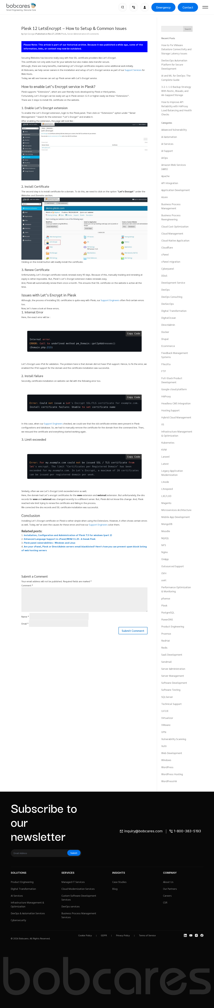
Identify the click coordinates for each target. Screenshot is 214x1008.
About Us (168, 881)
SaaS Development (171, 654)
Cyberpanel (167, 268)
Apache (165, 176)
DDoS (164, 275)
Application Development (175, 190)
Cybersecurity (18, 920)
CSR (165, 902)
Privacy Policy (123, 935)
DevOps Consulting (171, 296)
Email (24, 623)
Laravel (165, 456)
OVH (163, 573)
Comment (27, 585)
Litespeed (167, 488)
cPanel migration (170, 261)
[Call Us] (133, 7)
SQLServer (167, 696)
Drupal (165, 338)
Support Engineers (110, 300)
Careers (167, 895)
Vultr (164, 746)
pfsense (165, 598)
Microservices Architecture (176, 510)
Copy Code (133, 333)
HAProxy (166, 396)
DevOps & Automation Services (28, 913)
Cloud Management (172, 233)
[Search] (122, 7)
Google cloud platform (174, 389)
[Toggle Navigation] (205, 7)
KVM (164, 449)
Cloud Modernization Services (78, 888)
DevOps (165, 289)
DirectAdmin (168, 324)
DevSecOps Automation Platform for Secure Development (174, 64)
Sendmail (166, 661)
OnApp (165, 559)
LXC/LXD (166, 496)
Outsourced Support (172, 566)
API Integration (169, 183)
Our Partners (170, 888)
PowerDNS (167, 619)
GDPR (104, 935)
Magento (166, 503)
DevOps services (70, 906)
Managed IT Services (73, 881)
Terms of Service (147, 935)
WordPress (167, 767)
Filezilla (165, 364)
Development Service (173, 282)
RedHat (165, 640)
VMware (165, 724)
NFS (163, 545)
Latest (165, 463)
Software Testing (170, 689)
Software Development (174, 682)
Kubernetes (167, 442)
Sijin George (29, 33)
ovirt (163, 580)
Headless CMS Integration (176, 403)
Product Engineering (172, 626)
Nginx (164, 552)
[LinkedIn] (185, 935)
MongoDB (166, 524)
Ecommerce (168, 345)
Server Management (172, 675)
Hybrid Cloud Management (176, 417)
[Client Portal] (144, 7)
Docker (165, 331)
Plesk (63, 33)
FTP (163, 371)
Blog (114, 888)
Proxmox (166, 633)
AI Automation (169, 136)
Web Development (171, 753)
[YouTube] (190, 935)
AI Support (167, 150)
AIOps (164, 157)
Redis (164, 647)
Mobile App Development (175, 517)
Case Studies (119, 881)
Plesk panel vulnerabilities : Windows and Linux (49, 542)
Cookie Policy (85, 935)
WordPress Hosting (172, 774)
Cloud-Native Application (175, 240)
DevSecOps (167, 303)
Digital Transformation (173, 310)
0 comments (93, 33)
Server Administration (77, 33)
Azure (164, 197)
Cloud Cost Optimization (175, 226)
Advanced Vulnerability (174, 129)
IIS (162, 424)
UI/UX (164, 710)
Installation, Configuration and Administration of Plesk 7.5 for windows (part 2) (68, 535)
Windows (166, 760)
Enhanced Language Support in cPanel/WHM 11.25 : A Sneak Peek (59, 538)
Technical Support (171, 703)
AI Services (167, 143)
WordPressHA (169, 781)
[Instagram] (196, 935)
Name (25, 616)
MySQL (165, 538)
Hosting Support (170, 410)
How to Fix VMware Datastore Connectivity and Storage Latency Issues (176, 49)
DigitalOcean (168, 317)
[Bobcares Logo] (24, 7)
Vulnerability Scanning (173, 739)
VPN (163, 732)
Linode (165, 481)
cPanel (165, 254)
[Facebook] (201, 935)
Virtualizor (167, 717)
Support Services (133, 69)
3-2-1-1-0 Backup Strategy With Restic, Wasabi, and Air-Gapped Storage (176, 91)
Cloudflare (167, 247)
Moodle (165, 531)
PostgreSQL (168, 612)
